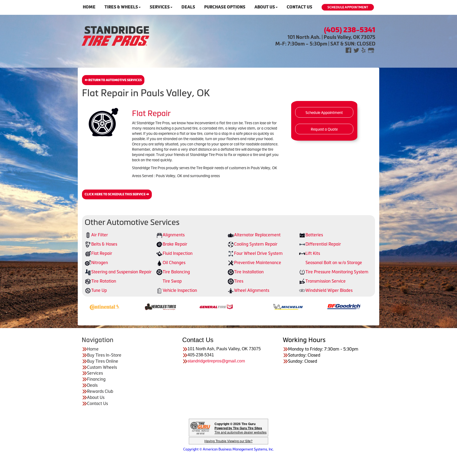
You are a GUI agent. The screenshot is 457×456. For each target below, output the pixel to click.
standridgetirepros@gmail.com (216, 361)
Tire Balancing (176, 271)
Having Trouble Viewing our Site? (228, 441)
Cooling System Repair (255, 244)
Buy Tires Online (102, 361)
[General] (189, 306)
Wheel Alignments (251, 290)
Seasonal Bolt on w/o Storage (333, 262)
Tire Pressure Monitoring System (336, 271)
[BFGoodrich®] (317, 306)
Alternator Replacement (257, 234)
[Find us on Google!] (371, 50)
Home (89, 7)
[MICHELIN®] (261, 306)
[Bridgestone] (373, 306)
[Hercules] (133, 306)
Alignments (174, 234)
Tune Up (99, 290)
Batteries (314, 234)
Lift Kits (312, 253)
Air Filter (99, 234)
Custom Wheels (102, 367)
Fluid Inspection (178, 253)
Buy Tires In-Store (104, 355)
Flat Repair (101, 253)
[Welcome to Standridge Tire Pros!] (115, 35)
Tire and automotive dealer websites (240, 430)
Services (160, 7)
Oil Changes (174, 262)
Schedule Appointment (324, 112)
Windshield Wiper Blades (329, 290)
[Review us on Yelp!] (363, 50)
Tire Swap (172, 281)
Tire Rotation (103, 281)
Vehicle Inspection (180, 290)
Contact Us (299, 7)
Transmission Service (325, 281)
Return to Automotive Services (115, 80)
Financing (96, 379)
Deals (188, 7)
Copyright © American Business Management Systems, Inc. (228, 449)
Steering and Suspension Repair (121, 271)
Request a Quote (324, 129)
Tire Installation (249, 271)
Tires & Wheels (121, 7)
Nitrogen (99, 262)
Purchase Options (224, 7)
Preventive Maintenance (257, 262)
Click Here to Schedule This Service (115, 194)
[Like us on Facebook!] (348, 50)
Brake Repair (175, 244)
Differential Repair (323, 244)
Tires (238, 281)
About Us (264, 7)
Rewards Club (100, 391)
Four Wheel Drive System (258, 253)
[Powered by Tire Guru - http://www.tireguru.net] (200, 427)
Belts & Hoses (104, 244)
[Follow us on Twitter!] (356, 50)
